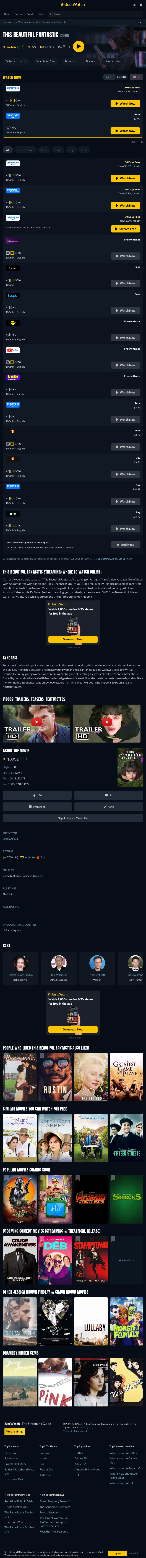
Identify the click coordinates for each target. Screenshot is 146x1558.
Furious (44, 1453)
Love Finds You (13, 1522)
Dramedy (38, 875)
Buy (71, 150)
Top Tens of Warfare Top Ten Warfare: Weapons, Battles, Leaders (54, 1522)
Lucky (43, 1458)
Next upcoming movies (17, 1494)
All (8, 150)
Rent (58, 150)
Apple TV (80, 1463)
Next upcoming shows (52, 1494)
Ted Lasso (45, 1475)
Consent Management (75, 1430)
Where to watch (16, 61)
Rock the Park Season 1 (54, 1531)
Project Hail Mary (15, 1463)
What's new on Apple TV (125, 1468)
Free (44, 150)
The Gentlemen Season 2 (55, 1506)
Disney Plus (81, 1458)
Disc (84, 150)
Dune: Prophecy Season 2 (55, 1501)
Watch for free (45, 61)
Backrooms (11, 1458)
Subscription (25, 150)
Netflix (78, 1453)
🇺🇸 (134, 77)
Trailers (90, 61)
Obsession (10, 1453)
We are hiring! (15, 1431)
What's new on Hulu (122, 1483)
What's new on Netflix (123, 1453)
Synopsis (70, 61)
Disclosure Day (13, 1479)
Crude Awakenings (16, 1506)
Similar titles (113, 61)
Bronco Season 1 (50, 1512)
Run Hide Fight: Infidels (18, 1501)
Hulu (77, 1475)
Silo (42, 1463)
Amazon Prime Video (87, 1469)
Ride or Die (46, 1469)
